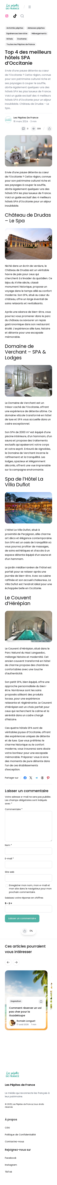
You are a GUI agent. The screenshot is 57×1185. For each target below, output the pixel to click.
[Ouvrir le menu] (30, 7)
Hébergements (39, 33)
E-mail (9, 858)
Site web (9, 871)
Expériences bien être (16, 33)
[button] (49, 128)
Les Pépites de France (25, 117)
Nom (8, 845)
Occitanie (22, 38)
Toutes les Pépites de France (20, 44)
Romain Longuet (26, 1021)
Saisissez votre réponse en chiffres (24, 897)
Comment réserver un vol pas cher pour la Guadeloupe (25, 1011)
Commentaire (13, 809)
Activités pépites (14, 28)
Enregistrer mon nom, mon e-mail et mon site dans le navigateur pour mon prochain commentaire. (30, 889)
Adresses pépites (36, 28)
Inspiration (16, 1001)
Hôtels (9, 38)
